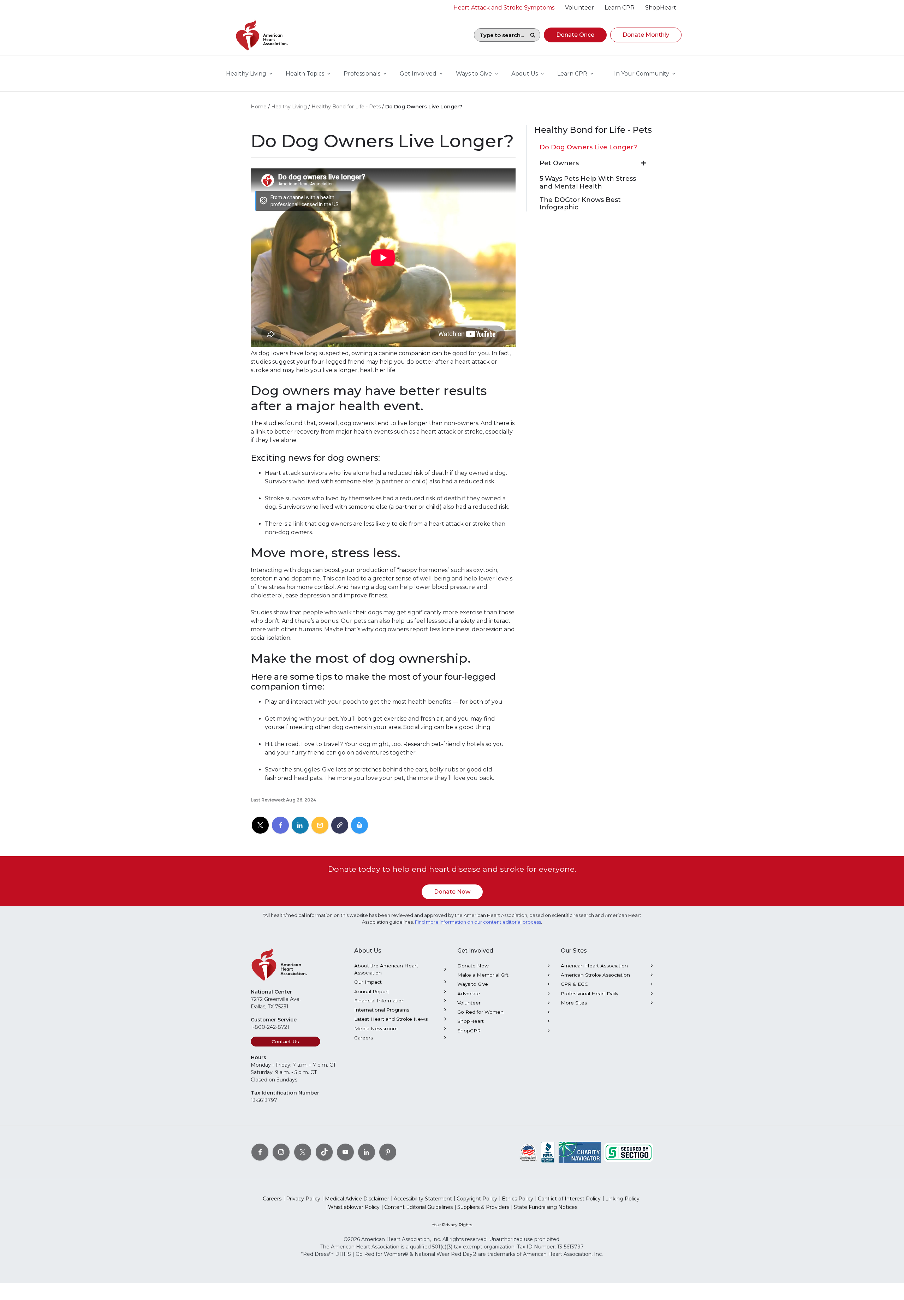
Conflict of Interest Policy (569, 1198)
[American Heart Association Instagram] (281, 1152)
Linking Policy (622, 1198)
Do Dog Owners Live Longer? (423, 106)
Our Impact (368, 982)
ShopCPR (469, 1030)
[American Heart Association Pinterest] (388, 1152)
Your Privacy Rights (452, 1224)
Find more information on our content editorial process (478, 922)
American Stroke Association (595, 975)
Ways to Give (472, 984)
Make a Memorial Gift (483, 975)
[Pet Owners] (644, 163)
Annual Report (371, 991)
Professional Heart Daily (589, 993)
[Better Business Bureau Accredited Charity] (548, 1152)
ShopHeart (470, 1021)
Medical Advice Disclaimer (357, 1198)
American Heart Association (594, 965)
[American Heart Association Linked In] (366, 1152)
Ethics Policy (517, 1198)
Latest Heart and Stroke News (391, 1019)
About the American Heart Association (386, 969)
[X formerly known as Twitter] (302, 1152)
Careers (363, 1037)
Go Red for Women (480, 1012)
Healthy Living (289, 106)
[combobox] (499, 35)
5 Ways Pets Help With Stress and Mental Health (588, 182)
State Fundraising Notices (545, 1207)
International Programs (381, 1010)
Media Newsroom (376, 1028)
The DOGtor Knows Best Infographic (580, 203)
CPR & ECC (574, 984)
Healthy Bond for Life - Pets (346, 106)
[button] (575, 35)
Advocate (468, 993)
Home (259, 106)
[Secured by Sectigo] (628, 1152)
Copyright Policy (477, 1198)
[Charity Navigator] (580, 1152)
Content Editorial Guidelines (418, 1207)
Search (532, 35)
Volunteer (469, 1003)
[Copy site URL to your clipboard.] (340, 825)
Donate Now (452, 891)
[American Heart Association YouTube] (345, 1152)
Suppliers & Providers (483, 1207)
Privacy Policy (303, 1198)
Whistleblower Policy (354, 1207)
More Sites (574, 1003)
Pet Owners (559, 163)
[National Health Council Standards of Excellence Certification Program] (528, 1152)
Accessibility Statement (423, 1198)
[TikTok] (324, 1152)
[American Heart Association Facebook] (260, 1152)
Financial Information (379, 1000)
